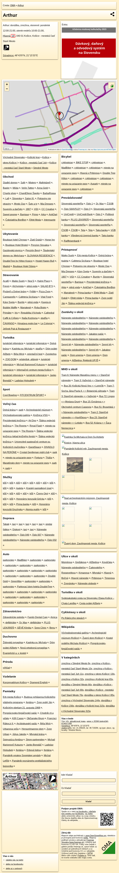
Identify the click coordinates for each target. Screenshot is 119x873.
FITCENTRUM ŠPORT (32, 395)
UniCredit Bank (85, 214)
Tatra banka (102, 230)
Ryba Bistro (40, 307)
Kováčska (107, 562)
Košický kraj (33, 157)
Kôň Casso (18, 718)
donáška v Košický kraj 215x (90, 706)
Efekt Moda (35, 220)
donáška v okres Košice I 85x (99, 695)
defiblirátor (10, 622)
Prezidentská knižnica (14, 420)
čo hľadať (66, 788)
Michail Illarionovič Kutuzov (31, 364)
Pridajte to (82, 855)
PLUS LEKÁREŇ (80, 219)
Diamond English (39, 682)
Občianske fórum (35, 718)
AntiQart (53, 214)
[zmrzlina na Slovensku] (7, 47)
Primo (35, 214)
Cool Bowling (10, 395)
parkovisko (8, 560)
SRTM (90, 853)
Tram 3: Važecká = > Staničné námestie (94, 380)
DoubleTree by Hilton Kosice (18, 261)
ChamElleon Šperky (29, 193)
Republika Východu (31, 313)
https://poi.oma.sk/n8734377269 (104, 149)
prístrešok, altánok (28, 359)
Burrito (21, 302)
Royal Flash (36, 426)
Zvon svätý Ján (44, 702)
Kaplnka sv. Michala (22, 348)
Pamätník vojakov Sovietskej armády (22, 755)
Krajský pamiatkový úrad (39, 488)
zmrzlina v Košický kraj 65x (99, 679)
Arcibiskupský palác (27, 723)
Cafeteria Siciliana (28, 297)
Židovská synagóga (13, 642)
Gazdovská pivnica (12, 250)
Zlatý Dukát (36, 240)
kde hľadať (67, 775)
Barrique (24, 214)
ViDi (36, 209)
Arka (43, 214)
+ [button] (7, 84)
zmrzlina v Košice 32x (72, 679)
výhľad (6, 668)
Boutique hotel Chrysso (15, 240)
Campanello (9, 297)
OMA (12, 5)
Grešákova (80, 562)
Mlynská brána (37, 734)
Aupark (94, 184)
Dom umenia (76, 355)
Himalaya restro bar (27, 323)
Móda (15, 188)
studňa (44, 318)
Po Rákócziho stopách (73, 618)
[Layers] (111, 85)
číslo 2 (99, 214)
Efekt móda (76, 298)
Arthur (21, 5)
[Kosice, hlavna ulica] (73, 443)
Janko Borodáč (34, 745)
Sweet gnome (10, 214)
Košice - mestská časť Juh (33, 162)
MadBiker (22, 560)
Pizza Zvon (45, 291)
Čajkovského (95, 567)
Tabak (6, 524)
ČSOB (110, 203)
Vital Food (46, 297)
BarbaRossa (49, 193)
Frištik (33, 291)
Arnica (54, 617)
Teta (83, 230)
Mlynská (96, 573)
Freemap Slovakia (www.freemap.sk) (77, 841)
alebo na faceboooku (14, 864)
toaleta (19, 488)
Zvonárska (69, 583)
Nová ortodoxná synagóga (33, 648)
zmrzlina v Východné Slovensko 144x (80, 700)
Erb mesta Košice (12, 697)
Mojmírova (66, 562)
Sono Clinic (40, 628)
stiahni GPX (66, 728)
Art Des (32, 420)
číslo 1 (89, 203)
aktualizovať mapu (77, 721)
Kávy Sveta (9, 302)
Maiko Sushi (18, 281)
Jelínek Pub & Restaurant (16, 329)
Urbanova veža (11, 729)
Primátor (7, 313)
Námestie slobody (87, 583)
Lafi (7, 198)
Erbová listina (34, 750)
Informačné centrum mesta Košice (34, 370)
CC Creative (48, 209)
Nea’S (31, 281)
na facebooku (82, 811)
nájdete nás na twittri (14, 860)
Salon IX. (29, 198)
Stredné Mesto (40, 168)
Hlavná (8, 36)
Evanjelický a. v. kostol (14, 653)
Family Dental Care (38, 617)
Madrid (6, 266)
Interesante (49, 220)
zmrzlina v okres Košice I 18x (100, 674)
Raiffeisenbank (71, 241)
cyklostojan (67, 162)
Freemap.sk (82, 149)
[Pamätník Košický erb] (88, 454)
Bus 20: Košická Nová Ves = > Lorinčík (84, 386)
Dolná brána (9, 410)
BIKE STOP (82, 162)
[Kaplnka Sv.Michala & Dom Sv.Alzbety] (82, 437)
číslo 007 (37, 535)
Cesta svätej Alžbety (89, 603)
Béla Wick (19, 354)
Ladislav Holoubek (24, 380)
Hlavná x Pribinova (90, 173)
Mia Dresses (46, 204)
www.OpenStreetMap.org (95, 835)
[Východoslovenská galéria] (74, 472)
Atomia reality (33, 509)
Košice (45, 157)
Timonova (109, 578)
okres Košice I (10, 162)
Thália (49, 457)
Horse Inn (50, 240)
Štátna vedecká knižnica (80, 303)
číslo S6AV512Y (72, 209)
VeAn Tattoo (27, 188)
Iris (16, 313)
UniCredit (69, 214)
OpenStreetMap (67, 149)
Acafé (6, 281)
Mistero (32, 182)
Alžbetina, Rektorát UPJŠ (85, 360)
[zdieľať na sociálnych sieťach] (112, 14)
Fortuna (39, 457)
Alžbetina (94, 562)
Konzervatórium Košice (15, 682)
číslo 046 (24, 535)
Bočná (64, 578)
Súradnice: (8, 55)
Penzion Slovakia (40, 245)
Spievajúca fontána (13, 739)
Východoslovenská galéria (16, 415)
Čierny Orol (42, 493)
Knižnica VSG (40, 415)
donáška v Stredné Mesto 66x (76, 684)
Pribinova (96, 578)
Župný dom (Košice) (92, 638)
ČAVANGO (8, 323)
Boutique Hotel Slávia (24, 266)
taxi (14, 524)
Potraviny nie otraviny (84, 266)
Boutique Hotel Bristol (16, 245)
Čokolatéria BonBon (15, 220)
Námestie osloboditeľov (32, 540)
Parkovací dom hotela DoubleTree (34, 586)
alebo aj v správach (14, 868)
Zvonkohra (50, 354)
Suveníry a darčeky (13, 209)
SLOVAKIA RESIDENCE (40, 255)
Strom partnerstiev (35, 739)
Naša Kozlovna (30, 318)
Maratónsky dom (11, 463)
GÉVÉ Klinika (24, 628)
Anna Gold (42, 188)
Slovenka (17, 198)
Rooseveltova (68, 573)
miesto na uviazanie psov (18, 457)
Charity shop (9, 193)
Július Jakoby (19, 734)
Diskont (16, 529)
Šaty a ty (32, 204)
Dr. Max (23, 622)
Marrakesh (25, 307)
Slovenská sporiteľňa (72, 203)
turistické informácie (13, 343)
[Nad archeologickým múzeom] (88, 503)
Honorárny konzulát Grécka (30, 499)
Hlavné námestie (80, 578)
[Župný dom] (83, 543)
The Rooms (21, 426)
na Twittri (89, 814)
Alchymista (18, 286)
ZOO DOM (10, 359)
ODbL (85, 838)
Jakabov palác (96, 334)
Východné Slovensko (14, 157)
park (21, 410)
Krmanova (84, 573)
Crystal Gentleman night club (34, 452)
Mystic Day (19, 204)
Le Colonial (47, 323)
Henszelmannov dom (33, 729)
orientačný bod (34, 354)
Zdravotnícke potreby (14, 617)
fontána (30, 702)
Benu (52, 628)
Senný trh (66, 344)
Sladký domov (10, 182)
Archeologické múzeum (38, 410)
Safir (23, 182)
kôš (5, 483)
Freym (6, 286)
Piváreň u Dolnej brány (15, 291)
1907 (28, 209)
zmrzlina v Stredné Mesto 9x (75, 663)
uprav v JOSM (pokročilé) (97, 721)
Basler (6, 188)
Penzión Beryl (33, 250)
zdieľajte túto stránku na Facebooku (78, 812)
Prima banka (22, 504)
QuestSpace (34, 447)
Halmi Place (43, 281)
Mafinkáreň (45, 182)
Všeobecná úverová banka (84, 235)
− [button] (7, 89)
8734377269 (66, 723)
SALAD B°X (46, 286)
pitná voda (32, 286)
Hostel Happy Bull (45, 261)
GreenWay (16, 581)
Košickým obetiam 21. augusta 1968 (21, 707)
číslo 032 (52, 540)
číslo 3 (87, 209)
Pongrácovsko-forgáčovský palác (20, 713)
